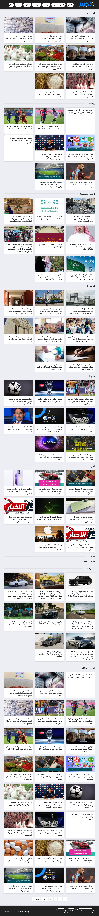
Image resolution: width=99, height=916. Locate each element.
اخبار (92, 13)
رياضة (91, 103)
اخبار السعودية (87, 193)
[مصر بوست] (86, 5)
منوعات (91, 376)
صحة (92, 556)
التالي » (36, 899)
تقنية (92, 466)
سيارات (91, 568)
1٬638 (44, 899)
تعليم (92, 286)
